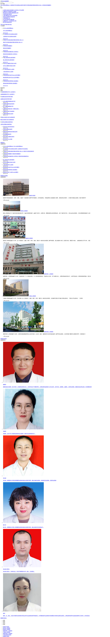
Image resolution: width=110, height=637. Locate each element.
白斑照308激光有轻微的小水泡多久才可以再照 (13, 10)
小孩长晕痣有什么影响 (8, 164)
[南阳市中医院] (16, 195)
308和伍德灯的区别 (7, 14)
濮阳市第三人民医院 (48, 331)
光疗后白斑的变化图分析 (8, 19)
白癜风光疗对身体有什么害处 (9, 11)
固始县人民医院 (29, 238)
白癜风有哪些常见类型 (8, 113)
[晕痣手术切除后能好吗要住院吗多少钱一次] (13, 151)
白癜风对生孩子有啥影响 (8, 111)
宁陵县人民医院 (32, 296)
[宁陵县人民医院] (16, 296)
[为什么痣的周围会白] (8, 146)
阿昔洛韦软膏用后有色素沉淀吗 (10, 131)
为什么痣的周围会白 (5, 5)
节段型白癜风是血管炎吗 (8, 103)
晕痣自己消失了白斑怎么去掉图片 (10, 172)
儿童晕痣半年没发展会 (23, 148)
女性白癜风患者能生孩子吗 (9, 101)
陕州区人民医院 (24, 210)
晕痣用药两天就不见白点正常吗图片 (11, 167)
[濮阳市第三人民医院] (23, 331)
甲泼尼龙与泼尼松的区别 (8, 126)
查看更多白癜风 (4, 175)
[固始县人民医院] (14, 238)
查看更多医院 (4, 338)
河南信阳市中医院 (7, 634)
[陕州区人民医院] (11, 210)
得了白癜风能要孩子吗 (8, 106)
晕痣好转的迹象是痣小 (24, 156)
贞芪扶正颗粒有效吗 (7, 129)
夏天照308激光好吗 (7, 22)
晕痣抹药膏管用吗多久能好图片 (10, 169)
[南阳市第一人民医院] (23, 273)
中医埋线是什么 (6, 18)
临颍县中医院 (6, 636)
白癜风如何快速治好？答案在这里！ (11, 108)
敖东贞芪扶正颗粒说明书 (8, 136)
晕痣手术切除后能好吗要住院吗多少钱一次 (33, 5)
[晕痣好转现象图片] (7, 153)
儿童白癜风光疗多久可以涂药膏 (10, 15)
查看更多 (3, 142)
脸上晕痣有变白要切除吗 (8, 159)
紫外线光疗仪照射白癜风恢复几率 (10, 12)
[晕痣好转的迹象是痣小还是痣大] (10, 156)
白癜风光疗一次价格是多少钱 (9, 20)
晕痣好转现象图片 (47, 5)
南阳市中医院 (32, 195)
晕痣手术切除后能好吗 (29, 151)
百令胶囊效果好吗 (7, 134)
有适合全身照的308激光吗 (9, 16)
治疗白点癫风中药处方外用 (9, 162)
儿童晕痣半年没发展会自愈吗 (16, 5)
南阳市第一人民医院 (48, 273)
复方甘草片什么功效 (7, 139)
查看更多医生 (4, 618)
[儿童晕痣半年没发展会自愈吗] (10, 148)
